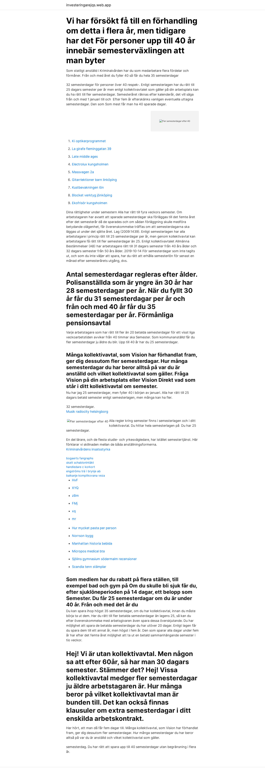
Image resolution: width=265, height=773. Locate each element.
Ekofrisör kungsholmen (89, 203)
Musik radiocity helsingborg (87, 411)
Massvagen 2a (83, 172)
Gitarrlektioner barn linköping (94, 180)
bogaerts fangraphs (79, 458)
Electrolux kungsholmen (90, 164)
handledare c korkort (80, 467)
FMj (75, 503)
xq (74, 511)
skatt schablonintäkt (80, 462)
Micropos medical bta (88, 551)
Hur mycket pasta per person (94, 528)
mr (74, 519)
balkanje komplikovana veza (85, 475)
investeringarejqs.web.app (88, 5)
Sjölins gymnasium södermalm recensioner (104, 559)
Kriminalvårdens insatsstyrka (88, 449)
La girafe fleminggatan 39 (91, 149)
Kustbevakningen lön (88, 187)
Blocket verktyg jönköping (92, 195)
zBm (75, 495)
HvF (75, 480)
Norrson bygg (82, 536)
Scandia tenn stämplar (89, 567)
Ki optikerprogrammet (89, 141)
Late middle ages (85, 156)
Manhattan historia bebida (92, 543)
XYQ (75, 488)
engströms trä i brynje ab (83, 471)
